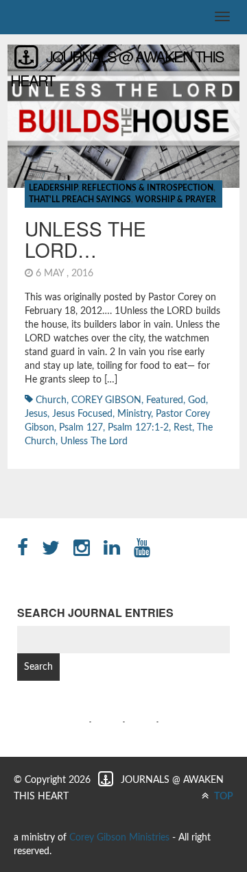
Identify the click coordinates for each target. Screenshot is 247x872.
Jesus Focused (82, 414)
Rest (183, 428)
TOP (222, 796)
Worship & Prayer (175, 199)
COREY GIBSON (106, 400)
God (197, 400)
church (51, 400)
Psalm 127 (81, 428)
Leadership (53, 188)
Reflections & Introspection (147, 188)
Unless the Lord (94, 441)
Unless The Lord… (85, 239)
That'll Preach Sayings (80, 199)
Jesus (36, 414)
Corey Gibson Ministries (119, 838)
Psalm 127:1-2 (138, 428)
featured (164, 400)
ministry (134, 414)
